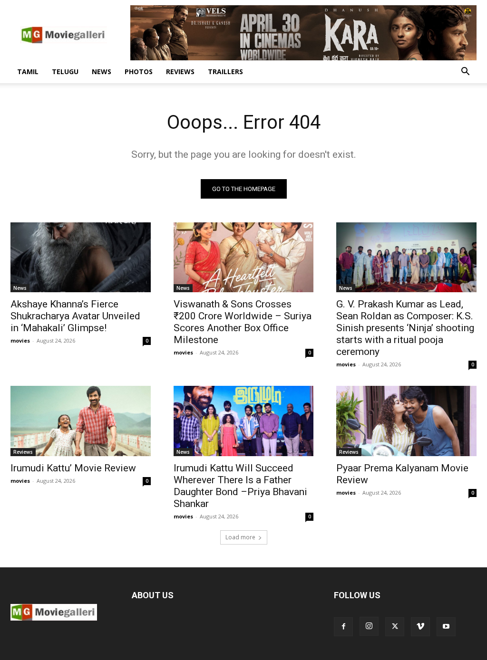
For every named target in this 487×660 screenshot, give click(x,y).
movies (20, 340)
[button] (465, 72)
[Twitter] (394, 626)
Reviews (180, 71)
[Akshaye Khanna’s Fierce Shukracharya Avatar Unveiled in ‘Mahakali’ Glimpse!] (80, 257)
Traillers (225, 71)
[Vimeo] (420, 626)
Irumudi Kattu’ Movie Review (73, 468)
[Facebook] (343, 626)
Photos (139, 71)
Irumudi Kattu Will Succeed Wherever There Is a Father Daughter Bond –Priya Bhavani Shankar (240, 485)
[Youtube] (446, 626)
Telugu (65, 71)
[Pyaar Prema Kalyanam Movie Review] (406, 421)
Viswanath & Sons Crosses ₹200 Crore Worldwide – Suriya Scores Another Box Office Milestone (243, 321)
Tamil (28, 71)
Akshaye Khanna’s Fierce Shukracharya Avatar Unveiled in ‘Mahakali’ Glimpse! (75, 316)
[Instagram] (369, 626)
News (101, 71)
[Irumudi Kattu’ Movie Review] (80, 421)
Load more (240, 537)
